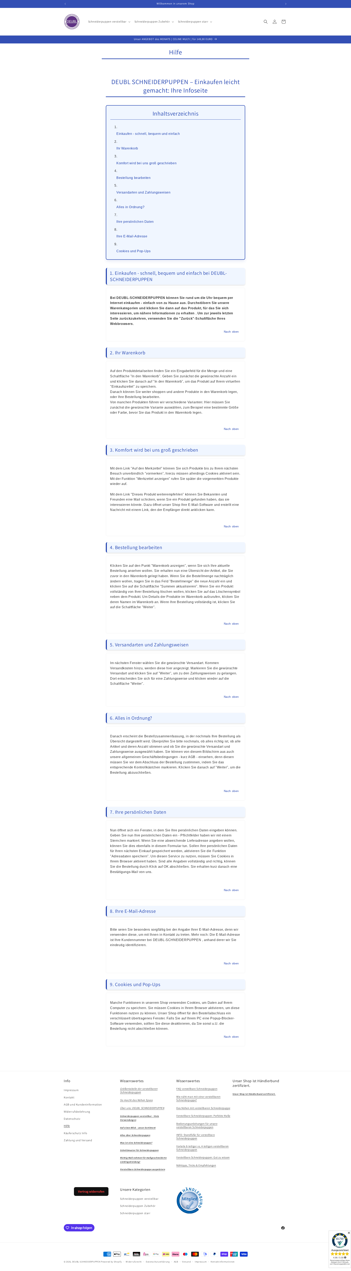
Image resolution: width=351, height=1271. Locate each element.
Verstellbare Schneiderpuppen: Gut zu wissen (203, 1157)
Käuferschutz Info (75, 1133)
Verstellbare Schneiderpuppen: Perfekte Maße (203, 1115)
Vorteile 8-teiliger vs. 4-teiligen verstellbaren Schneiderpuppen (202, 1147)
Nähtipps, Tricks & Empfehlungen (196, 1165)
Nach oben (231, 331)
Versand (186, 1261)
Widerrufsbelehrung (77, 1111)
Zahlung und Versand (78, 1140)
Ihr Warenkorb (127, 148)
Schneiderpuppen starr (135, 1213)
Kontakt (69, 1097)
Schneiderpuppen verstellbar (139, 1199)
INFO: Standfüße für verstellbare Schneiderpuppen (195, 1136)
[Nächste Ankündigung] (285, 4)
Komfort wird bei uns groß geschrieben (146, 163)
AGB (176, 1261)
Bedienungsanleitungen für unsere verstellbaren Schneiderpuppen (196, 1125)
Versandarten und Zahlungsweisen (143, 192)
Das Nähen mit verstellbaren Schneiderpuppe (203, 1108)
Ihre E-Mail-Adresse (131, 236)
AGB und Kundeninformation (83, 1104)
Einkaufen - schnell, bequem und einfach (148, 133)
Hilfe (67, 1126)
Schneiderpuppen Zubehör (138, 1206)
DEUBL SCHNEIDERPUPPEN (86, 1261)
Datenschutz (72, 1119)
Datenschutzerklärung (158, 1261)
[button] (109, 21)
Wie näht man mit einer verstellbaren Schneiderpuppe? (198, 1098)
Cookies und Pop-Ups (133, 251)
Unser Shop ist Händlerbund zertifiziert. (254, 1094)
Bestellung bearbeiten (133, 178)
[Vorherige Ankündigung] (65, 4)
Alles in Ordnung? (130, 207)
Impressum (71, 1090)
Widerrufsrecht (134, 1261)
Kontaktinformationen (223, 1261)
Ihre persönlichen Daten (135, 221)
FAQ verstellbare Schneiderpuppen (196, 1088)
